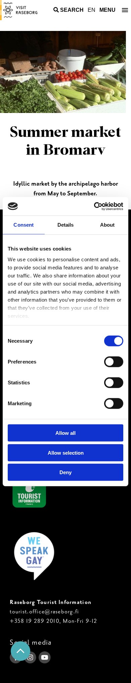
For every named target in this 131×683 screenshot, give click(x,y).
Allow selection (66, 452)
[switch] (113, 361)
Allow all (65, 433)
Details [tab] (65, 225)
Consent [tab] (23, 225)
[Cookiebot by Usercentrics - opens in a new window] (94, 206)
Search (72, 10)
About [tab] (107, 225)
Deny (65, 472)
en (91, 10)
